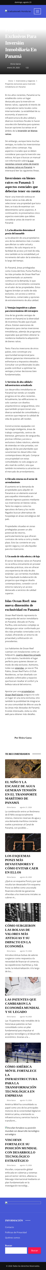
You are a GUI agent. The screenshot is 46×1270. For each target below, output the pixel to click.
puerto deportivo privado (28, 655)
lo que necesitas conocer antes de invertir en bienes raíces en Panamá (22, 164)
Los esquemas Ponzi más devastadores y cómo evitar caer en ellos (21, 864)
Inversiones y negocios (15, 24)
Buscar (8, 1245)
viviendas (19, 668)
